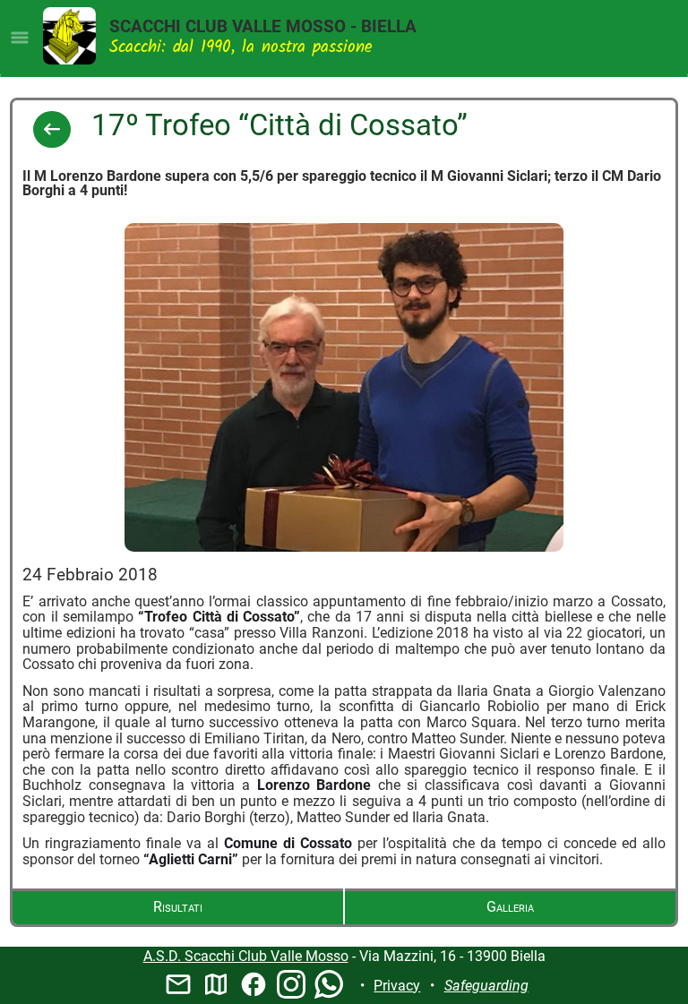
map (216, 984)
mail (178, 984)
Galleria (510, 906)
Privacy (397, 985)
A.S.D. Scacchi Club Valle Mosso (245, 956)
